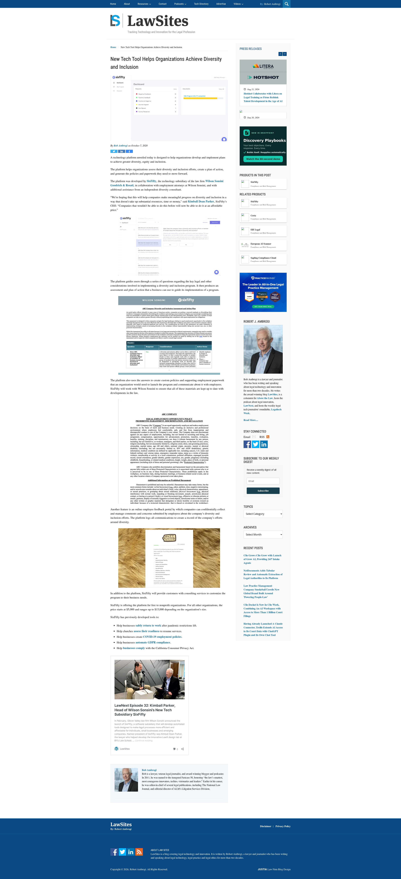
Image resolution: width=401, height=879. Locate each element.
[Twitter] (255, 444)
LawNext (248, 405)
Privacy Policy (283, 826)
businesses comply (134, 648)
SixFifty (151, 181)
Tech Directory (201, 3)
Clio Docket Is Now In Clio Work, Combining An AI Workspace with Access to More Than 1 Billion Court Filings (263, 610)
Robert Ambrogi (272, 3)
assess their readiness (146, 631)
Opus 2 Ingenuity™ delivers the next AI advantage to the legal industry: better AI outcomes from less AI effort (263, 75)
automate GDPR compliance (153, 642)
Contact (163, 3)
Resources (143, 3)
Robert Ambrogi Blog (152, 23)
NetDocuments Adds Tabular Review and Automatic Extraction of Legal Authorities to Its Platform (263, 574)
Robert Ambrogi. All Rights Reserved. (149, 869)
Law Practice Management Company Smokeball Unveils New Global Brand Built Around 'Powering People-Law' (261, 591)
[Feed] (139, 852)
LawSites (272, 394)
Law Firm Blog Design (274, 869)
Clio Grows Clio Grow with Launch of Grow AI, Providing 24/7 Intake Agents (262, 559)
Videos (237, 3)
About (127, 3)
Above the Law (265, 398)
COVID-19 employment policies (162, 637)
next (285, 54)
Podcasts (179, 3)
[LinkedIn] (264, 444)
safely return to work (148, 625)
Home (113, 3)
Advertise (221, 3)
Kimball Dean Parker (201, 201)
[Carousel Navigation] (263, 54)
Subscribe (263, 490)
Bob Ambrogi (121, 145)
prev (280, 54)
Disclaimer (265, 826)
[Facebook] (247, 444)
